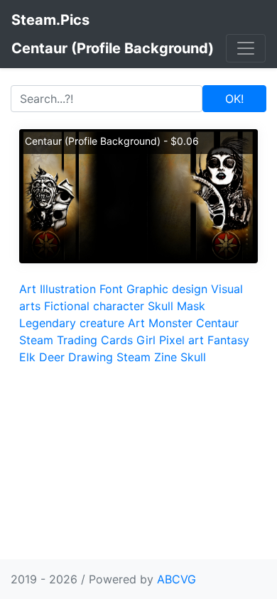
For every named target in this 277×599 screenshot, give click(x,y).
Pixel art (181, 340)
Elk (27, 357)
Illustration (68, 289)
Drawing (90, 357)
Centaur (217, 323)
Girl (146, 340)
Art (27, 289)
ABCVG (176, 579)
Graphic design (166, 289)
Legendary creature (71, 323)
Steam (133, 357)
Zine (165, 357)
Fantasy (228, 340)
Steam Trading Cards (76, 340)
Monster (170, 323)
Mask (191, 306)
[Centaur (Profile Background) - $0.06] (138, 195)
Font (111, 289)
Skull (160, 306)
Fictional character (94, 306)
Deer (52, 357)
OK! (234, 99)
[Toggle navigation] (246, 48)
